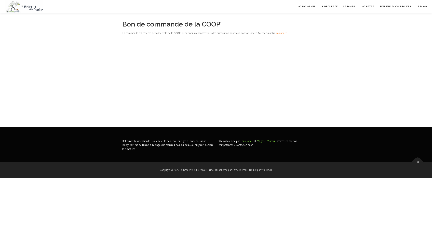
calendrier (281, 33)
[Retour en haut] (418, 162)
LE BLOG (422, 6)
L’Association (306, 6)
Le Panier (349, 6)
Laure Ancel (246, 141)
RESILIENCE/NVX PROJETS (395, 6)
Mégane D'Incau (266, 141)
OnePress (214, 169)
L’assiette (367, 6)
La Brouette (329, 6)
